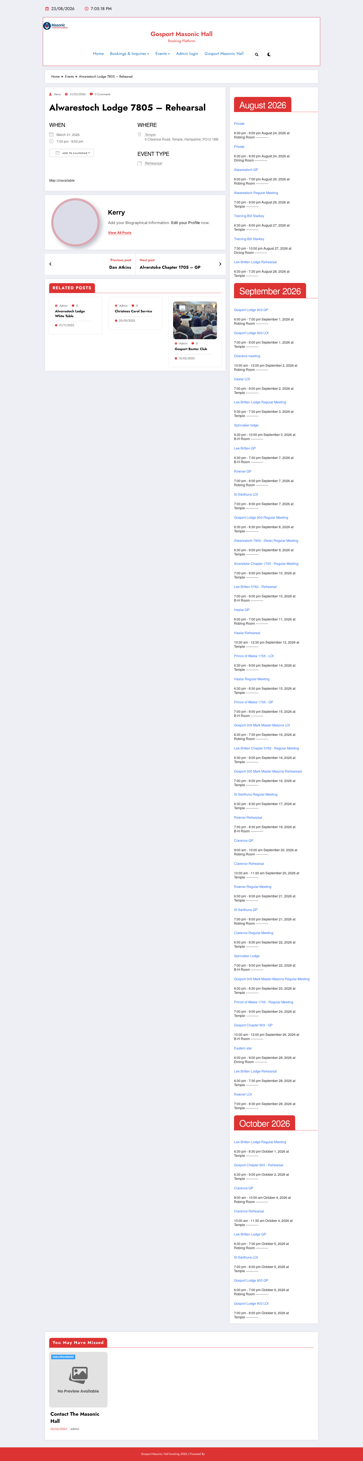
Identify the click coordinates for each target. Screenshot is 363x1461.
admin (63, 306)
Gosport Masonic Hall (182, 33)
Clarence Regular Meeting (253, 933)
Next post (147, 260)
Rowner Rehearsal (248, 817)
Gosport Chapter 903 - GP (253, 1025)
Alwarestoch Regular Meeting (256, 193)
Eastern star (243, 1048)
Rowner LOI (243, 1094)
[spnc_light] (269, 55)
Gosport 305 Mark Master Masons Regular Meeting (272, 979)
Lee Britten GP (245, 448)
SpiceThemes (213, 1454)
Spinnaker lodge (246, 425)
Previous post (120, 260)
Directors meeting (247, 356)
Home (98, 54)
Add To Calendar (74, 153)
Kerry (57, 94)
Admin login (187, 54)
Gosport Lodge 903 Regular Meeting (261, 517)
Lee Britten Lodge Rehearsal (255, 262)
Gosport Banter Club (191, 349)
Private (239, 123)
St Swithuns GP (246, 910)
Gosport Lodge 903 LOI (251, 333)
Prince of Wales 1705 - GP (253, 702)
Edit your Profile (185, 222)
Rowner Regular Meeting (252, 887)
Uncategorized (63, 1357)
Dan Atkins (120, 267)
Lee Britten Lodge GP (250, 1234)
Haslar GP (242, 610)
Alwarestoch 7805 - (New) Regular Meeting (266, 540)
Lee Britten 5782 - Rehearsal (255, 587)
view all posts (120, 233)
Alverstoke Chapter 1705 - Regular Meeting (266, 564)
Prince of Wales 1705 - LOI (254, 656)
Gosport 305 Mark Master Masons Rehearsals (268, 771)
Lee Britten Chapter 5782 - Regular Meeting (266, 748)
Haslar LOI (242, 379)
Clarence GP (243, 840)
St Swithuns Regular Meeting (256, 794)
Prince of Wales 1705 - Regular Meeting (263, 1002)
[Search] (256, 54)
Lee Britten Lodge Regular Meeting (260, 402)
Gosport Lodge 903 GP (251, 310)
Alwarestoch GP (246, 170)
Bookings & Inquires (128, 54)
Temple (150, 134)
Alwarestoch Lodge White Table (70, 313)
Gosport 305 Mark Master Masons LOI (262, 725)
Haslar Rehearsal (247, 633)
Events (161, 54)
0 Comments (102, 94)
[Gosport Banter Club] (195, 320)
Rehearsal (153, 163)
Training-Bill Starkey (249, 216)
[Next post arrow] (220, 264)
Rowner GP (242, 471)
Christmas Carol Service (133, 311)
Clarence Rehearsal (249, 863)
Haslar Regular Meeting (252, 679)
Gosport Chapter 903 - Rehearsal (258, 1165)
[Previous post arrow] (50, 264)
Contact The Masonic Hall (74, 1417)
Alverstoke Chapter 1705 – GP (170, 267)
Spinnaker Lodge (247, 956)
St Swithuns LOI (246, 494)
